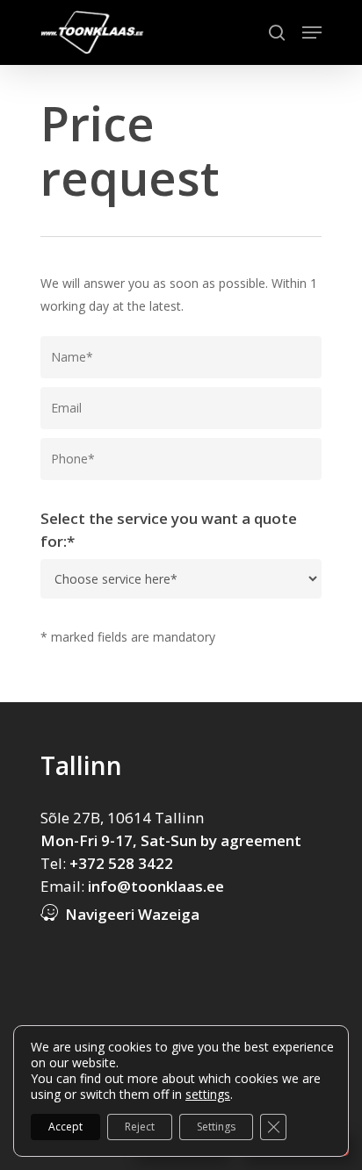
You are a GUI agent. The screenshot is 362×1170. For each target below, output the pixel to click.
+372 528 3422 (121, 863)
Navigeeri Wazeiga (132, 914)
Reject (140, 1126)
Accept (65, 1126)
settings (207, 1094)
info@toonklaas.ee (156, 886)
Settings (216, 1126)
